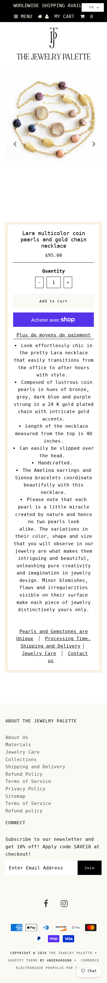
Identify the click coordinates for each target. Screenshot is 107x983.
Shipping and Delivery (35, 766)
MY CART (73, 16)
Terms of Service (28, 781)
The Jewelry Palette (70, 953)
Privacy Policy (25, 789)
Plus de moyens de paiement (54, 335)
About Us (16, 737)
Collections (21, 759)
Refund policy (24, 811)
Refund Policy (24, 774)
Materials (18, 744)
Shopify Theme (23, 960)
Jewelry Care (39, 653)
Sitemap (15, 796)
